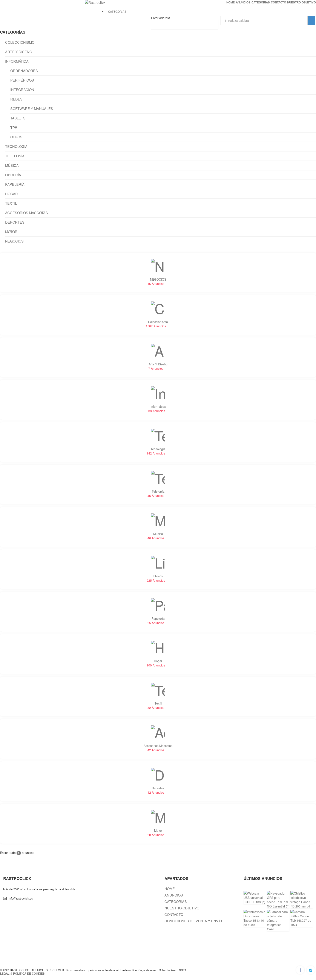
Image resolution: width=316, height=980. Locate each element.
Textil (155, 705)
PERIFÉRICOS (22, 80)
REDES (16, 99)
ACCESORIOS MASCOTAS (26, 213)
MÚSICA (12, 166)
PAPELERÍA (15, 184)
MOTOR (11, 232)
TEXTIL (11, 203)
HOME (230, 2)
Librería (156, 578)
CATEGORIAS (261, 2)
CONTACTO (278, 2)
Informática (156, 408)
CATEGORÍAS (117, 11)
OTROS (16, 137)
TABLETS (18, 118)
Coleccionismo (157, 324)
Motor (155, 832)
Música (155, 536)
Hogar (156, 663)
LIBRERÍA (13, 175)
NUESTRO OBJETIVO (301, 2)
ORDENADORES (24, 71)
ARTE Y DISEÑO (18, 52)
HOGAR (11, 194)
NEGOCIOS (14, 241)
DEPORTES (15, 222)
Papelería (156, 620)
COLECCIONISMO (19, 42)
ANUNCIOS (243, 2)
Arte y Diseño (157, 366)
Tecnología (156, 451)
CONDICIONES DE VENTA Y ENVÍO (193, 921)
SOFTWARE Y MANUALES (31, 109)
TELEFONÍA (15, 156)
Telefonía (155, 493)
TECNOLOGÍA (16, 147)
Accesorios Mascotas (158, 748)
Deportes (155, 790)
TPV (13, 128)
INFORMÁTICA (17, 61)
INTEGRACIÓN (22, 90)
